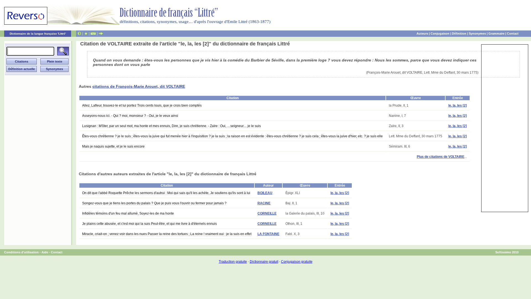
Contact (513, 33)
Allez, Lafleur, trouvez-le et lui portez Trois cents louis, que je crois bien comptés (142, 105)
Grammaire (496, 33)
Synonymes (477, 33)
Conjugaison (440, 33)
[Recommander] (100, 33)
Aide (44, 252)
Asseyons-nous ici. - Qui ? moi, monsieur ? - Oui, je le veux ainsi (130, 116)
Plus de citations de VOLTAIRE (440, 157)
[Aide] (79, 33)
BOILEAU (264, 193)
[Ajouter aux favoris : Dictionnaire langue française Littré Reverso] (86, 33)
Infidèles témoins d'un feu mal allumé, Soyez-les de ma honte (128, 213)
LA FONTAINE (268, 234)
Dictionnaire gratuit (264, 262)
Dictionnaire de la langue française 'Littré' (38, 33)
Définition (459, 33)
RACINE (263, 203)
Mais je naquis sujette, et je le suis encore (113, 146)
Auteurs (422, 33)
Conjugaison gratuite (297, 262)
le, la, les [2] (457, 105)
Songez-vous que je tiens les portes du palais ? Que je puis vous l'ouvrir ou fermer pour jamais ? (154, 203)
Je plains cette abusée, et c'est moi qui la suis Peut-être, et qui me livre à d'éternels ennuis (149, 224)
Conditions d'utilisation (21, 252)
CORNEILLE (267, 213)
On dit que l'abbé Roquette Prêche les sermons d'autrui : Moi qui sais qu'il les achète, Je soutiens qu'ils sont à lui (166, 193)
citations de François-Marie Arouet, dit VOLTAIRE (138, 86)
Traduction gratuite (233, 262)
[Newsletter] (93, 33)
